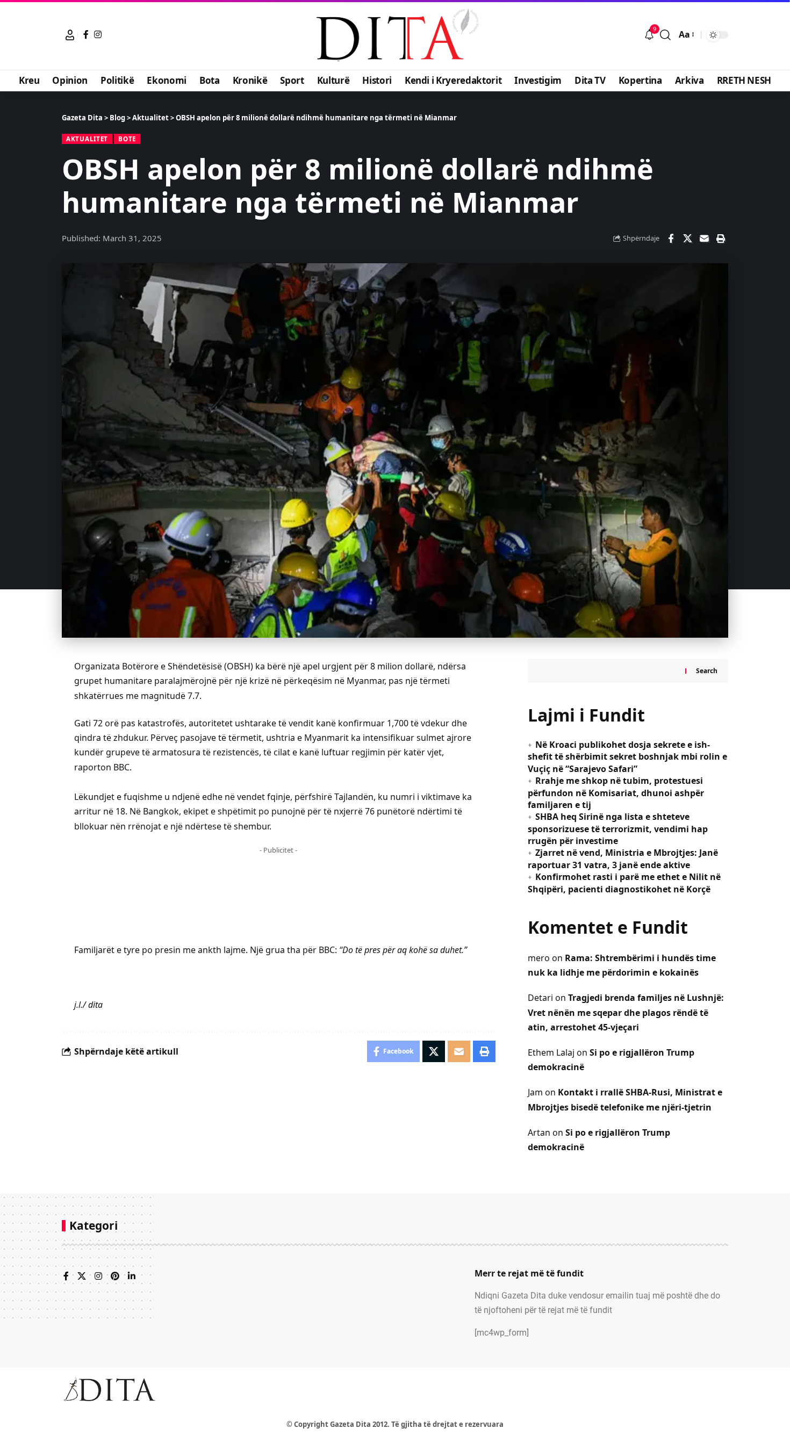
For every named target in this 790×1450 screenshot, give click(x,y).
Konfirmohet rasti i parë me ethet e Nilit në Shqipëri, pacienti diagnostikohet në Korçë (624, 882)
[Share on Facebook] (670, 238)
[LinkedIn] (131, 1277)
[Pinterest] (115, 1277)
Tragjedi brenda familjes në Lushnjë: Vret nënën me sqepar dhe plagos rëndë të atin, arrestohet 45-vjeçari (626, 1012)
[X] (82, 1277)
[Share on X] (687, 238)
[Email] (704, 238)
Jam (535, 1092)
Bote (127, 139)
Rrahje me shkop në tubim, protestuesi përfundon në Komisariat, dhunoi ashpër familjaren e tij (616, 793)
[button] (69, 35)
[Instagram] (97, 34)
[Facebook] (86, 34)
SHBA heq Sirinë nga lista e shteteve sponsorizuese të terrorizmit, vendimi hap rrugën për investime (618, 829)
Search (706, 670)
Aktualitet (87, 139)
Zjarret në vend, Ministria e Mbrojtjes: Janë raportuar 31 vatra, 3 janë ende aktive (623, 858)
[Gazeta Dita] (395, 35)
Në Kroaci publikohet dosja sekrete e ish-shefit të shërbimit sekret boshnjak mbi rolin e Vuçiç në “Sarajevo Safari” (627, 757)
